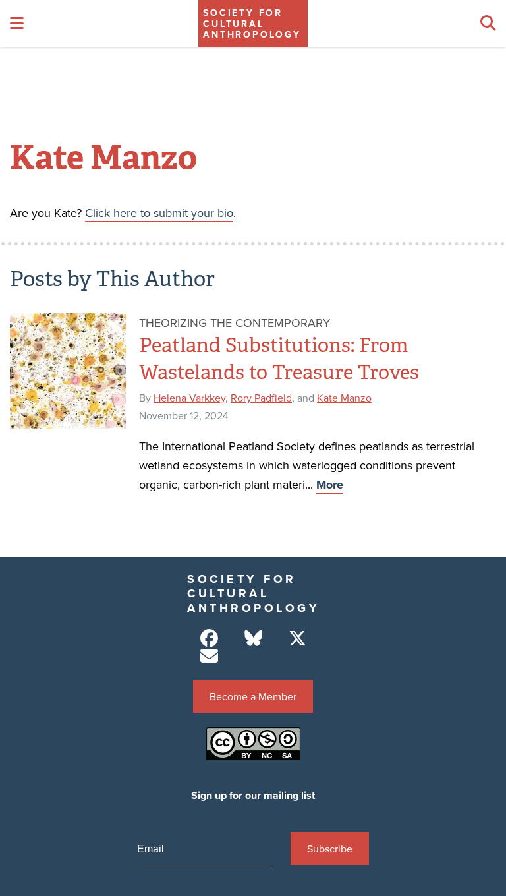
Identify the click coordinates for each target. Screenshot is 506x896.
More (329, 484)
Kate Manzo (344, 397)
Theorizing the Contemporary (234, 322)
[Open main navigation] (17, 24)
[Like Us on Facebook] (209, 638)
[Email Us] (209, 656)
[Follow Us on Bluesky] (253, 638)
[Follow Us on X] (297, 638)
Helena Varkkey (189, 397)
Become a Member (253, 696)
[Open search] (488, 24)
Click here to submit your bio (159, 212)
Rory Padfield (261, 397)
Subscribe (329, 848)
